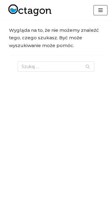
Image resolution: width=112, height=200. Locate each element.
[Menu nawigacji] (100, 10)
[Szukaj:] (56, 66)
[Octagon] (28, 10)
